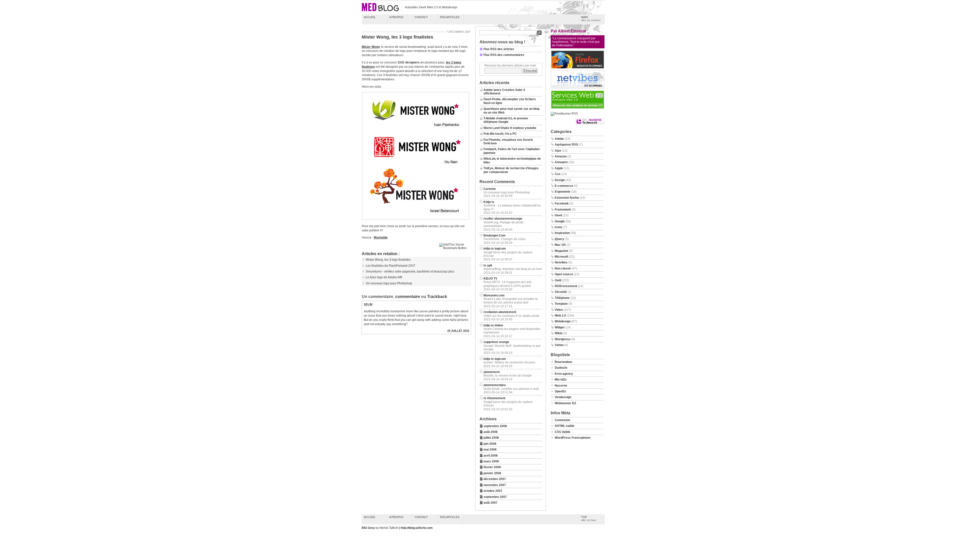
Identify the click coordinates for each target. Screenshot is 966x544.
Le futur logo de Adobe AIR (384, 277)
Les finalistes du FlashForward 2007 (390, 265)
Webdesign (563, 321)
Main (590, 19)
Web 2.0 (560, 315)
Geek (558, 215)
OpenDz (560, 391)
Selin (368, 304)
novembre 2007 (495, 485)
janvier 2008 (492, 473)
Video (559, 310)
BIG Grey (369, 528)
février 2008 (492, 467)
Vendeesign (563, 397)
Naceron (561, 385)
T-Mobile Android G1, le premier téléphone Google (506, 120)
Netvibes (561, 262)
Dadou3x (561, 367)
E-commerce (564, 186)
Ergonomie (562, 191)
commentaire (407, 296)
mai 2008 (490, 449)
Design (560, 180)
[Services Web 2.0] (578, 108)
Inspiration (562, 233)
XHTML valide (564, 426)
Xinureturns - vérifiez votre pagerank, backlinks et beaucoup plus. (410, 271)
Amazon (561, 156)
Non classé (563, 268)
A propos (396, 17)
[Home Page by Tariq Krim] (578, 88)
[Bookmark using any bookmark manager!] (455, 248)
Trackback (437, 296)
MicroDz (561, 379)
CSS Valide (562, 432)
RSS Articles (449, 17)
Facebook (562, 203)
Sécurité (561, 292)
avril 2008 (491, 455)
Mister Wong (371, 47)
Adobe (559, 139)
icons (558, 227)
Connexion (562, 420)
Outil (558, 280)
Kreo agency (564, 374)
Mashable (381, 237)
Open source (564, 274)
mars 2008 (491, 461)
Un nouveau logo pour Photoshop (389, 283)
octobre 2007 (493, 491)
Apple (559, 168)
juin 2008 (490, 444)
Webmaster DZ (565, 403)
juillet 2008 (491, 437)
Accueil (370, 17)
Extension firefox (567, 197)
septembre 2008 (495, 426)
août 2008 (491, 432)
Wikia (558, 333)
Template (561, 303)
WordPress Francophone (572, 437)
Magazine (561, 251)
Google (560, 221)
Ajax (558, 150)
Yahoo (559, 345)
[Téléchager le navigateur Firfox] (578, 68)
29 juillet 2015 (458, 330)
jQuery (559, 239)
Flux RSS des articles (499, 49)
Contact (421, 17)
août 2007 (491, 502)
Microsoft (561, 256)
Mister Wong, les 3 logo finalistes (397, 37)
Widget (560, 327)
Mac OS (560, 245)
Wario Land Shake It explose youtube (510, 128)
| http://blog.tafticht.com (416, 528)
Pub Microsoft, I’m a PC (500, 133)
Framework (563, 209)
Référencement (566, 286)
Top (588, 519)
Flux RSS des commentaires (504, 55)
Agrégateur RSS (566, 144)
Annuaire (561, 162)
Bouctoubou (563, 362)
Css (557, 174)
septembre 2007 (495, 497)
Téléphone (562, 298)
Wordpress (563, 339)
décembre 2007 (495, 479)
